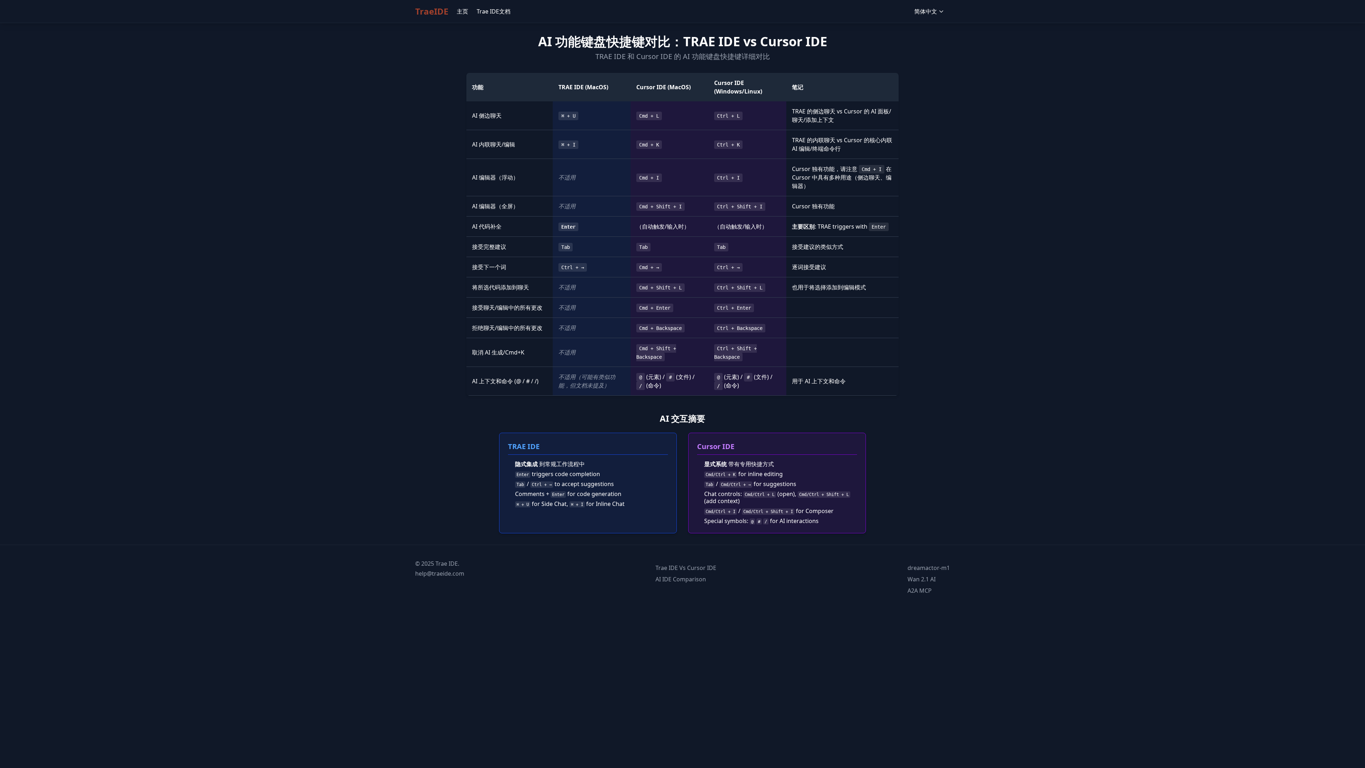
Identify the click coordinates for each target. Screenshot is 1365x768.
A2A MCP (920, 590)
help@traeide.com (439, 573)
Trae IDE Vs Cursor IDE (685, 568)
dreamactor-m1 (929, 568)
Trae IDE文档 (493, 11)
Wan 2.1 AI (922, 579)
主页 (462, 11)
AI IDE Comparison (680, 579)
